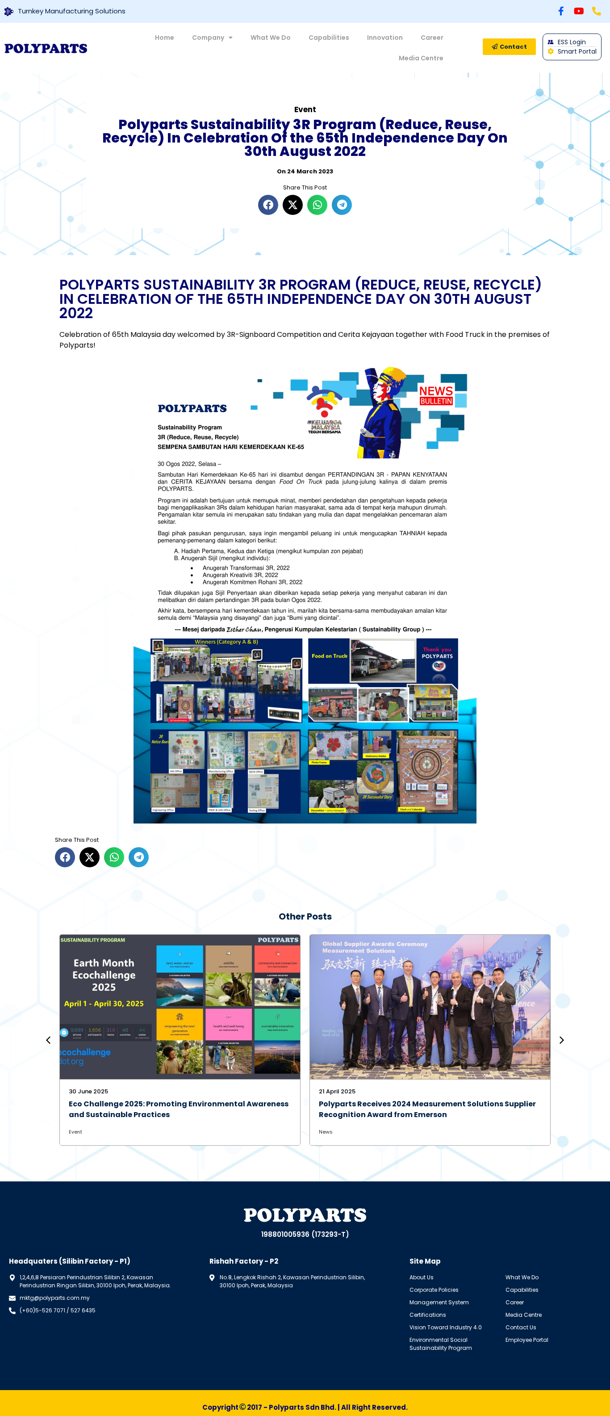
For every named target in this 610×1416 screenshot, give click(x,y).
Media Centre (421, 58)
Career (432, 37)
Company (208, 37)
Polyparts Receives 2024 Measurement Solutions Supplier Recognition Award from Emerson (427, 1109)
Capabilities (329, 37)
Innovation (385, 37)
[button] (268, 205)
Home (164, 37)
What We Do (271, 37)
